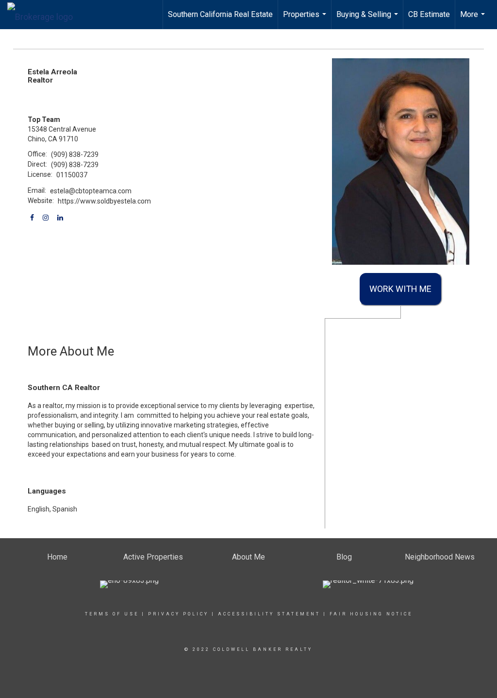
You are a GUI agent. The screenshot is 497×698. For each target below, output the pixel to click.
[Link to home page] (45, 14)
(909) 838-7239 (75, 154)
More (473, 19)
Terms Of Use (112, 614)
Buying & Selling (368, 19)
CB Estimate (429, 14)
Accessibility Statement (269, 614)
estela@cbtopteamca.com (91, 191)
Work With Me (400, 289)
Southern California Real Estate (220, 14)
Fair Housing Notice (371, 614)
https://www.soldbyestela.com (104, 201)
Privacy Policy (178, 614)
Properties (306, 19)
